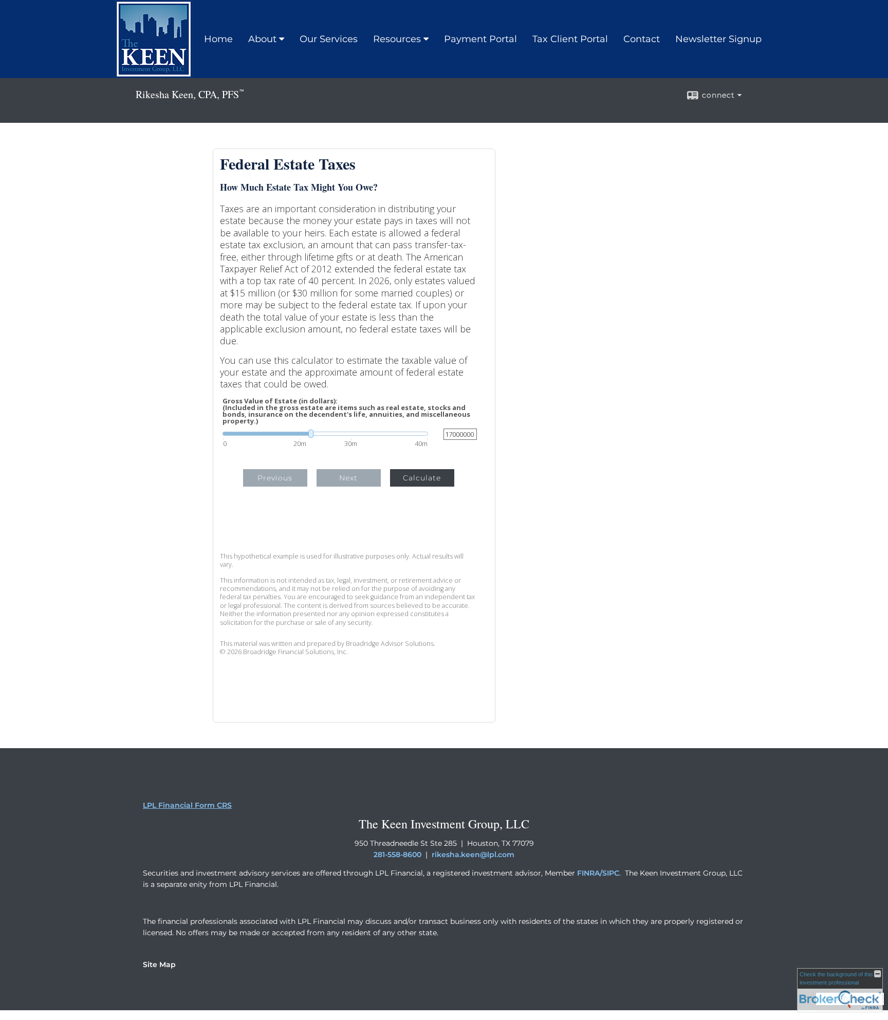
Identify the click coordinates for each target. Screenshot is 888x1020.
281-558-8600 (397, 854)
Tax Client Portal (570, 39)
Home (218, 39)
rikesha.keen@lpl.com (473, 854)
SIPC (610, 873)
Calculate (422, 478)
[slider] (325, 434)
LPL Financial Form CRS (187, 805)
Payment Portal (480, 39)
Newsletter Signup (718, 39)
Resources (397, 39)
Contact (641, 39)
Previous (274, 478)
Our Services (329, 39)
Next (348, 478)
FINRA (588, 873)
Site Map (159, 964)
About (262, 39)
